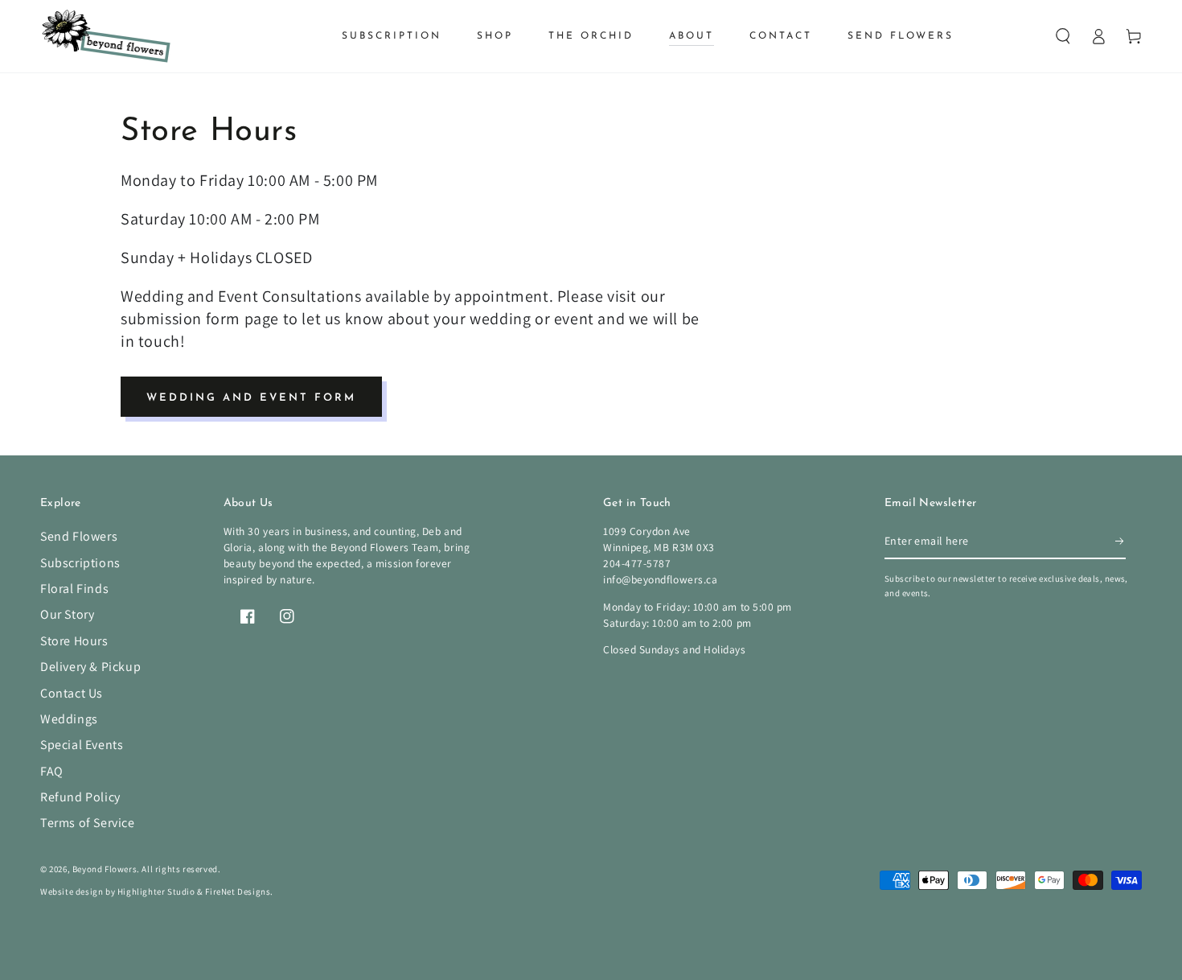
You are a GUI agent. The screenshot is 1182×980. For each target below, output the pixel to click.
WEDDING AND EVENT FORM (251, 398)
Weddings (69, 718)
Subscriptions (80, 562)
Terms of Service (87, 822)
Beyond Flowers (104, 869)
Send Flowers (78, 536)
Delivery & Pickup (90, 666)
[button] (1063, 36)
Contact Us (71, 693)
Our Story (67, 614)
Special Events (81, 744)
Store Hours (74, 640)
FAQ (52, 771)
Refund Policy (80, 797)
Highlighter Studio (156, 891)
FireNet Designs (237, 891)
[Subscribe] (1120, 540)
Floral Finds (74, 588)
